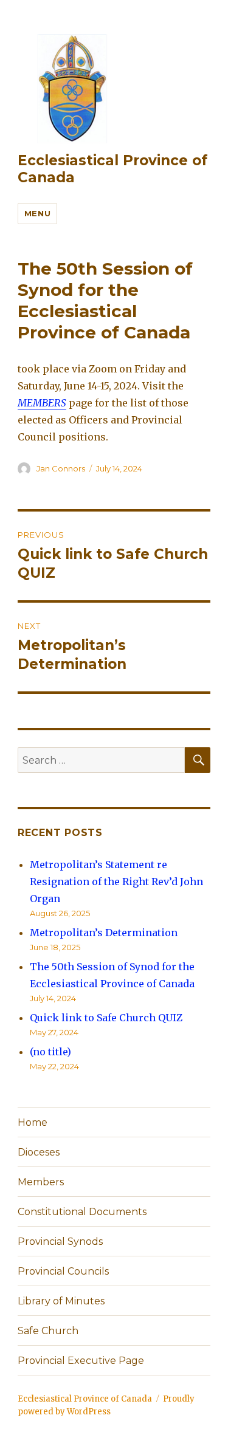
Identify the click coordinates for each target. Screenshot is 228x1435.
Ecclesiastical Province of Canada (85, 1399)
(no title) (50, 1052)
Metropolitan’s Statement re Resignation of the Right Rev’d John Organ (116, 881)
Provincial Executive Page (81, 1360)
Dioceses (39, 1152)
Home (32, 1122)
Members (41, 1182)
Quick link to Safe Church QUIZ (106, 1018)
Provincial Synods (60, 1241)
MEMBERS (42, 403)
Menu (37, 213)
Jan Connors (60, 468)
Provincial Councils (63, 1271)
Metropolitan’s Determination (104, 932)
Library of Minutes (61, 1301)
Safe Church (48, 1331)
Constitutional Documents (82, 1212)
